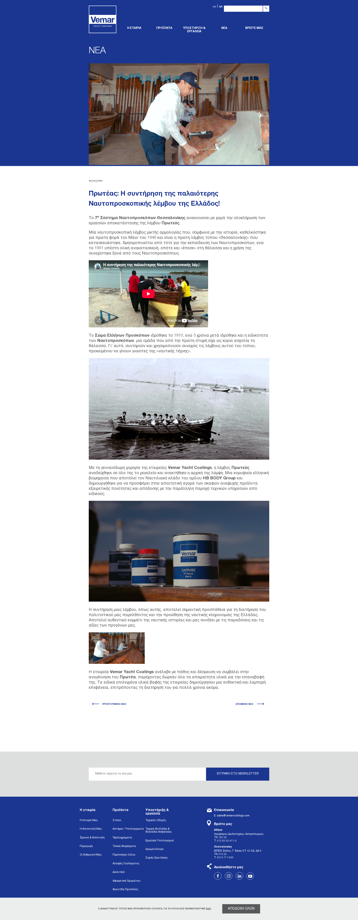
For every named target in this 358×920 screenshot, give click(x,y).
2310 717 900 (225, 857)
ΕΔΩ (208, 909)
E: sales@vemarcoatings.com (231, 816)
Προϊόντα (120, 810)
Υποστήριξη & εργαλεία (157, 812)
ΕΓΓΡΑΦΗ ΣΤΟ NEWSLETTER (238, 773)
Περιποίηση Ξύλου (124, 855)
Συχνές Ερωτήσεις (156, 858)
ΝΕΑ (97, 51)
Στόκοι (117, 820)
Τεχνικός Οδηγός (155, 820)
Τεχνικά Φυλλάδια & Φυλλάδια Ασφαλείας (158, 830)
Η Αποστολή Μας (91, 829)
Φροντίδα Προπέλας (125, 889)
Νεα (224, 28)
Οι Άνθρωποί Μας (91, 855)
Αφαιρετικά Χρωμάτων (126, 881)
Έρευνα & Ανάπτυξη (92, 838)
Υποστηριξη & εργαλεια (194, 30)
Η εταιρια (134, 28)
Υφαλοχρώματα (122, 838)
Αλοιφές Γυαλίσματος (126, 863)
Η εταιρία (87, 810)
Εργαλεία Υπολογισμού (159, 841)
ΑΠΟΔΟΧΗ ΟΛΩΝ (241, 908)
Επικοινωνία (224, 810)
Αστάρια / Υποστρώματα (128, 829)
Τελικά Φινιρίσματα (124, 846)
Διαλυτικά (119, 872)
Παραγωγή (86, 846)
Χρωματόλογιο (154, 849)
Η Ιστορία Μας (89, 820)
